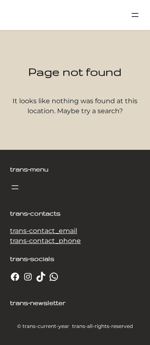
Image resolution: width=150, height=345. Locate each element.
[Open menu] (135, 15)
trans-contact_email (43, 231)
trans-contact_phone (45, 241)
